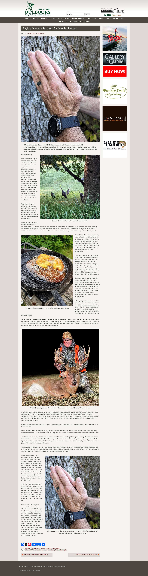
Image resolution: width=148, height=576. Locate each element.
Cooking (61, 21)
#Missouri (47, 550)
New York (49, 548)
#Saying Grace (54, 550)
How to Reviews (78, 18)
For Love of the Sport (114, 18)
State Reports (56, 548)
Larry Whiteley (41, 33)
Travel (67, 18)
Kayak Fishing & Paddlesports (78, 21)
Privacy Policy (116, 15)
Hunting (28, 18)
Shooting (45, 18)
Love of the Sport (35, 548)
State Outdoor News (95, 18)
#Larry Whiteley (39, 550)
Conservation (56, 18)
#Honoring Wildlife (29, 550)
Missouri (43, 548)
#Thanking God (63, 550)
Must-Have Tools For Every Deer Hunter (35, 554)
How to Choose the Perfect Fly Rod (86, 554)
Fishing (36, 18)
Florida (28, 548)
